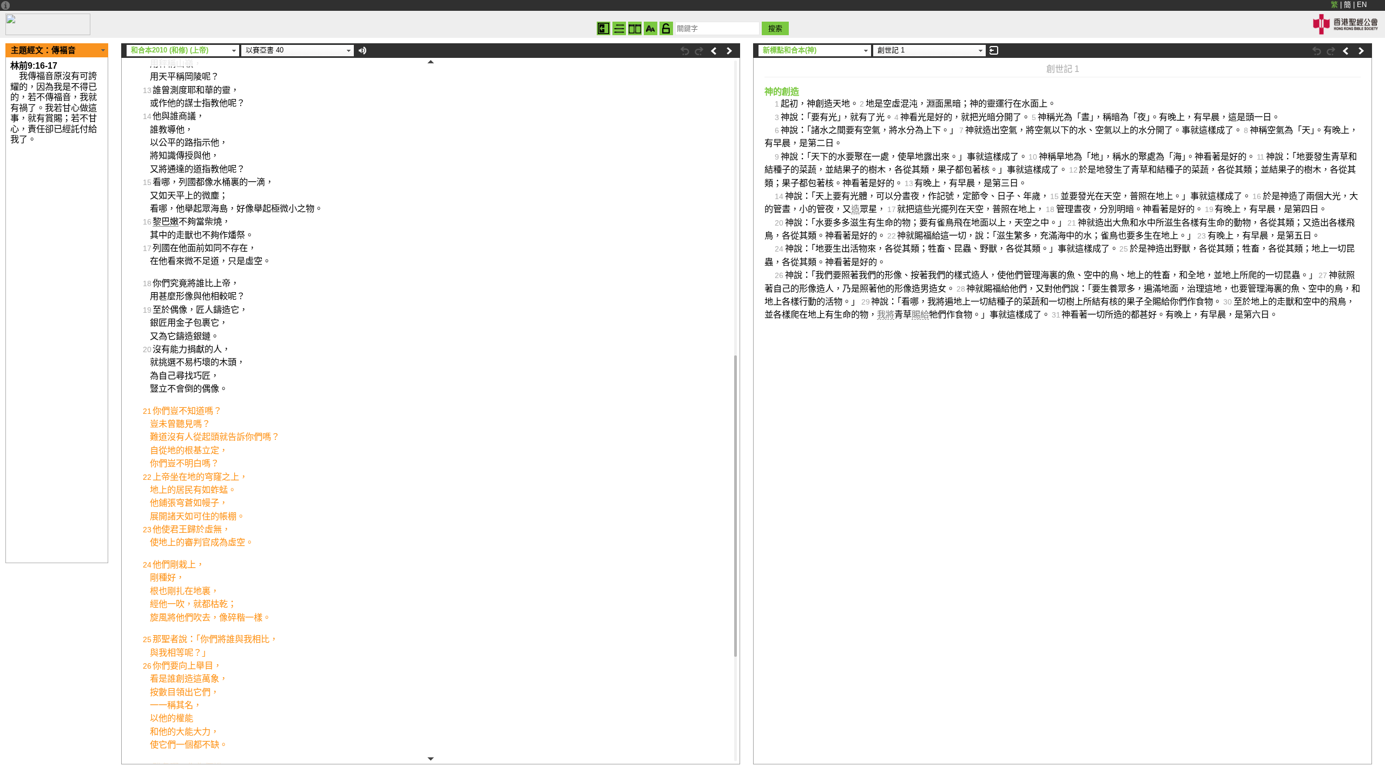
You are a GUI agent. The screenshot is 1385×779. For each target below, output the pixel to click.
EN (1362, 5)
